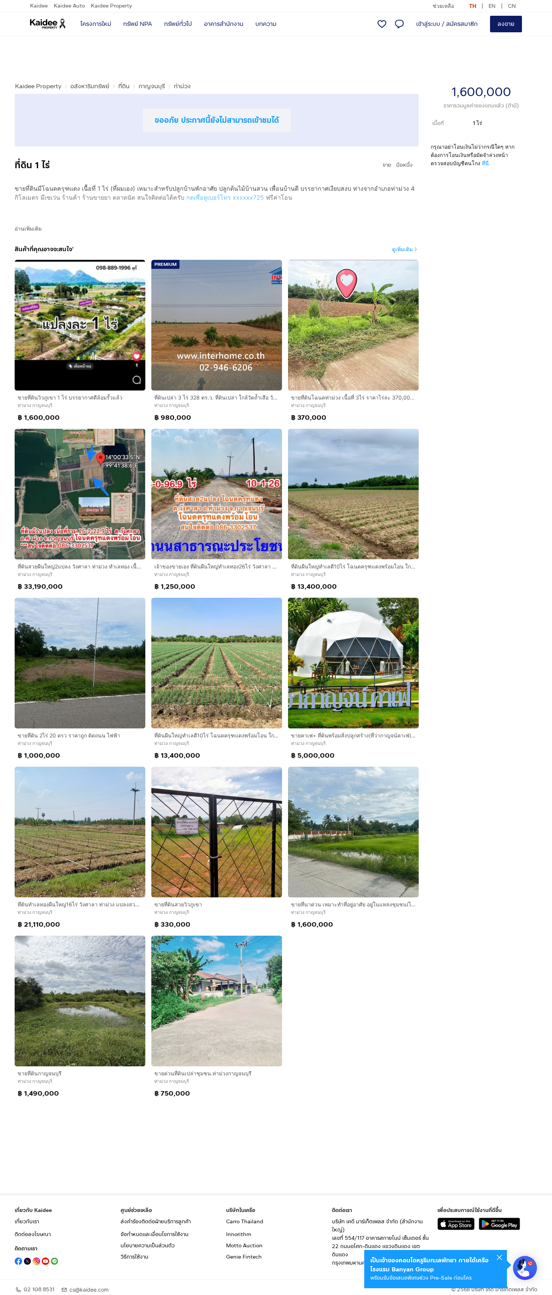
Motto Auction (244, 1246)
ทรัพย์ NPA (137, 24)
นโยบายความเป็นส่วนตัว (148, 1246)
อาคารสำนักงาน (223, 24)
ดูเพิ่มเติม (402, 249)
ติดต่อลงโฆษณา (33, 1234)
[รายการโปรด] (382, 24)
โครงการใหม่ (95, 24)
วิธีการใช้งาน (134, 1257)
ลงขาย (506, 24)
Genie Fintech (244, 1257)
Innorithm (238, 1234)
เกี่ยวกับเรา (27, 1222)
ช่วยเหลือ (443, 6)
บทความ (265, 24)
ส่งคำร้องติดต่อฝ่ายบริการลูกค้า (156, 1222)
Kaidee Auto (69, 6)
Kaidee (39, 6)
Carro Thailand (244, 1222)
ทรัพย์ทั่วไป (178, 24)
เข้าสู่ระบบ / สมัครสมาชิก (447, 24)
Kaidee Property (111, 6)
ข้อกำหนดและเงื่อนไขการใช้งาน (155, 1234)
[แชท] (399, 24)
